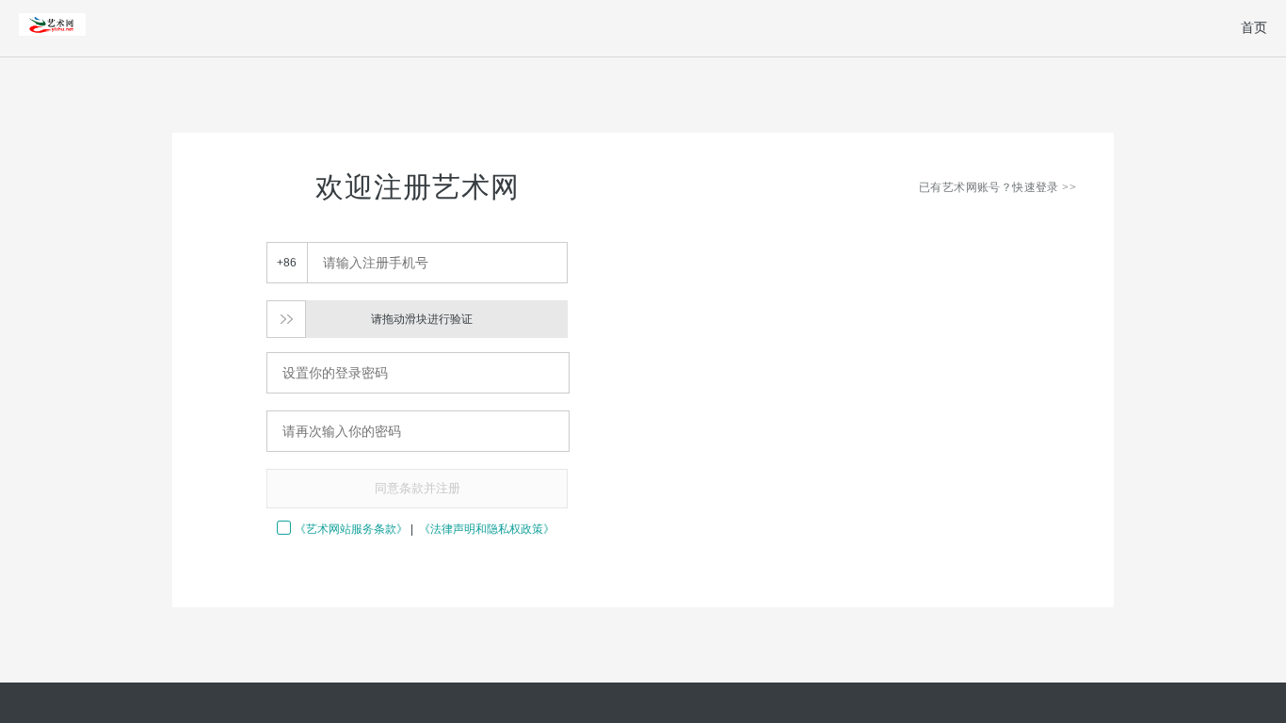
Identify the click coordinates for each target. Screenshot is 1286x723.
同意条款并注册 (417, 488)
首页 (1254, 28)
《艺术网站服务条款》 (351, 529)
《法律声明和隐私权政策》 (487, 529)
